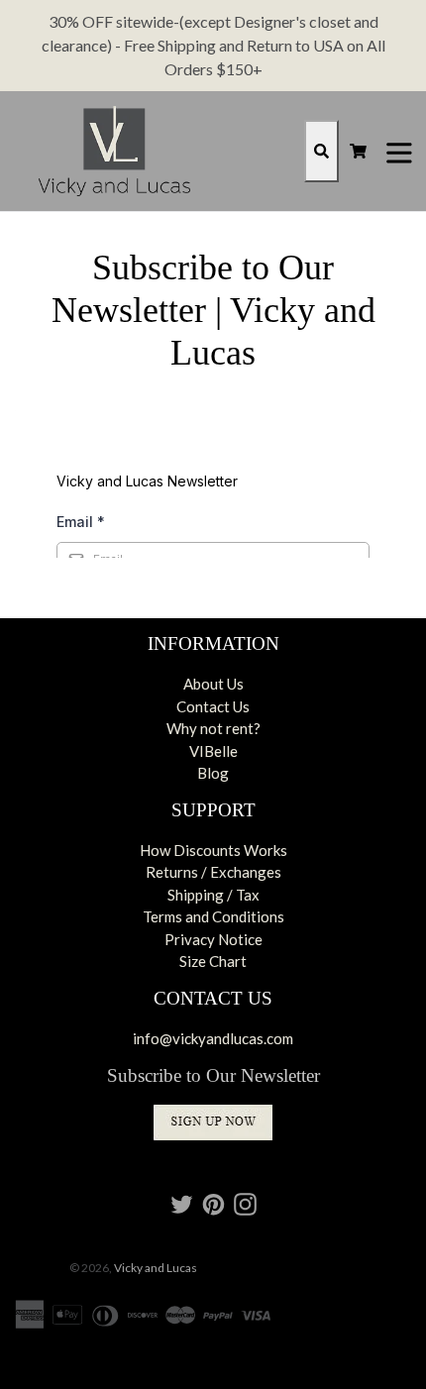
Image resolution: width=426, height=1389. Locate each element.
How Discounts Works (213, 850)
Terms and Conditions (213, 916)
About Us (213, 684)
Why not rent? (213, 728)
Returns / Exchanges (213, 872)
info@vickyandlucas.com (213, 1038)
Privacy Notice (213, 939)
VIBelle (213, 751)
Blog (213, 773)
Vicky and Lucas (155, 1267)
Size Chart (213, 961)
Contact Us (213, 706)
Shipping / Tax (213, 895)
